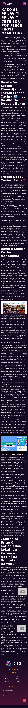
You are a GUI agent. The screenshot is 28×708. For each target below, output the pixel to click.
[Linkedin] (15, 669)
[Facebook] (10, 669)
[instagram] (12, 669)
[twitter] (17, 669)
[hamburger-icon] (24, 3)
